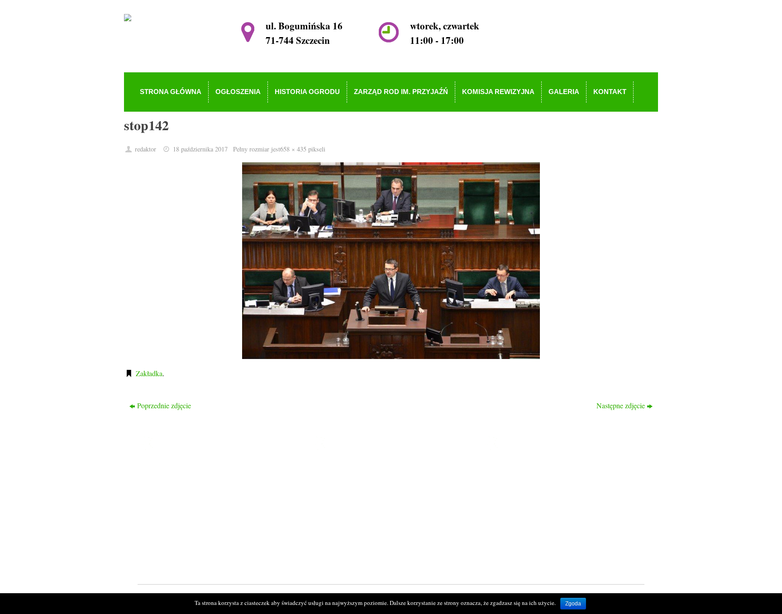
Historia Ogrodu (355, 496)
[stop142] (391, 260)
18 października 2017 (200, 149)
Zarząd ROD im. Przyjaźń (369, 509)
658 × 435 (293, 149)
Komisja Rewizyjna (360, 522)
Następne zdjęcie (620, 405)
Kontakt (343, 548)
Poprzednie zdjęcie (164, 405)
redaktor (145, 149)
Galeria (342, 535)
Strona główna (353, 470)
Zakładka (149, 373)
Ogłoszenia (348, 483)
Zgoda (573, 603)
